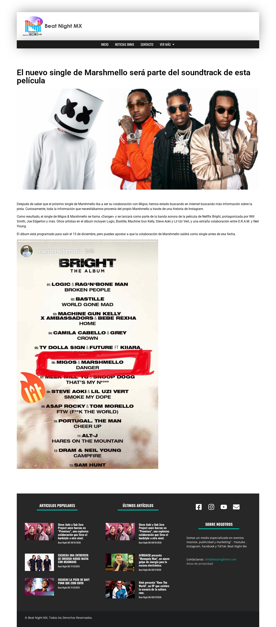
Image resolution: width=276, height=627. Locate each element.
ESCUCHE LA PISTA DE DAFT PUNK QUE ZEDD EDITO (74, 581)
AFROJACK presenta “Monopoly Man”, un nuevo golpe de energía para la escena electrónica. (154, 560)
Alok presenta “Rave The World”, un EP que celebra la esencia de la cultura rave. (154, 587)
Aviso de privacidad (199, 563)
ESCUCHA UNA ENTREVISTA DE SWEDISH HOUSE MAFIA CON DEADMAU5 (73, 558)
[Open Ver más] (173, 44)
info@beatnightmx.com (220, 559)
